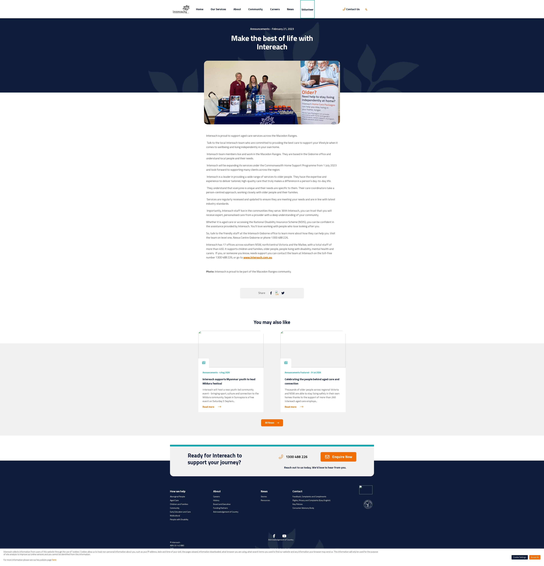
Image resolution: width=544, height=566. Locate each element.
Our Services (218, 9)
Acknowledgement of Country (225, 511)
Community (255, 9)
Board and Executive (221, 504)
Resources (265, 500)
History (216, 500)
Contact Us (353, 9)
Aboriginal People (177, 496)
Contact (297, 491)
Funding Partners (220, 507)
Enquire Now (342, 456)
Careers (275, 9)
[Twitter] (283, 293)
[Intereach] (181, 9)
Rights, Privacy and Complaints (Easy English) (311, 500)
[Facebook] (271, 293)
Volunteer (307, 9)
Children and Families (179, 504)
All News (269, 422)
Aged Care (174, 500)
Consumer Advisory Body (303, 507)
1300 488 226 (296, 456)
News (290, 9)
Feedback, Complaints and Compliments (309, 496)
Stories (264, 496)
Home (199, 9)
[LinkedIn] (277, 293)
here (54, 560)
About (237, 9)
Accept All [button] (535, 557)
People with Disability (179, 519)
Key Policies (298, 504)
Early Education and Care (180, 511)
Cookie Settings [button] (519, 557)
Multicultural (175, 515)
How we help (177, 491)
